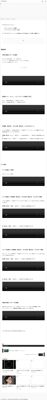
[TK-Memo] (4, 1)
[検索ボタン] (42, 1)
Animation (4, 11)
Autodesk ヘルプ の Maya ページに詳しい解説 (27, 33)
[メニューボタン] (45, 1)
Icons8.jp (25, 399)
